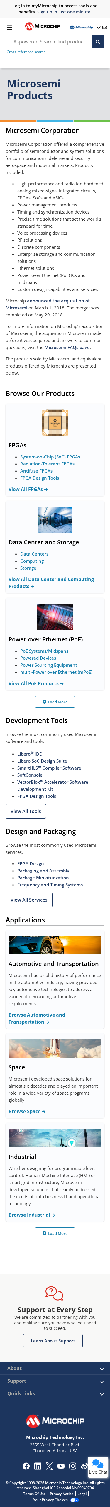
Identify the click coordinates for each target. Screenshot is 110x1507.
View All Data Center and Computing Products (51, 583)
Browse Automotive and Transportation (37, 1018)
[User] (84, 27)
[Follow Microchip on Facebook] (26, 1468)
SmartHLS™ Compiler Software (49, 768)
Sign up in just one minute (63, 12)
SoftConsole (30, 775)
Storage (28, 568)
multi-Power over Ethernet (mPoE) (56, 672)
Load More (57, 702)
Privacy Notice (61, 1493)
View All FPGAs (26, 489)
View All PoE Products (34, 683)
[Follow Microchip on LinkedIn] (37, 1468)
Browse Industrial (30, 1215)
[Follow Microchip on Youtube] (61, 1467)
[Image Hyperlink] (42, 30)
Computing (32, 561)
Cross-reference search (26, 51)
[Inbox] (104, 27)
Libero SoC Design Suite (42, 761)
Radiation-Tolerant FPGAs (47, 464)
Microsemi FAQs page (67, 347)
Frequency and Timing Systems (50, 885)
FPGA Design (30, 863)
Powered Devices (38, 658)
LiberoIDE (29, 754)
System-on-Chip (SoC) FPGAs (50, 457)
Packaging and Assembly (43, 870)
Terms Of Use (34, 1493)
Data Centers (34, 554)
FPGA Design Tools (39, 478)
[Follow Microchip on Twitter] (49, 1468)
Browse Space (25, 1111)
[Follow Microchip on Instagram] (72, 1468)
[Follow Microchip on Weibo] (84, 1467)
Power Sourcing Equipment (48, 665)
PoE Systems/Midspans (44, 651)
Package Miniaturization (43, 878)
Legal (82, 1493)
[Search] (98, 41)
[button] (26, 811)
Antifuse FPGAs (36, 471)
